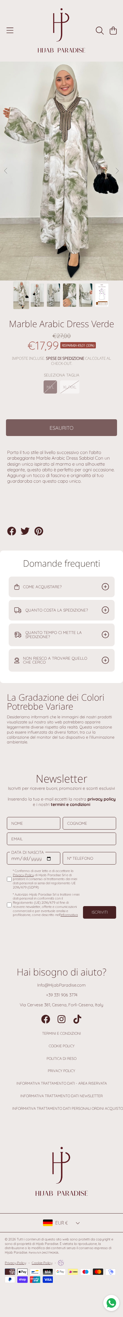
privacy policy (101, 799)
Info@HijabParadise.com (61, 985)
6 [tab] (84, 264)
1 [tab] (39, 264)
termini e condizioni (70, 804)
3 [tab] (57, 264)
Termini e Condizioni (61, 1033)
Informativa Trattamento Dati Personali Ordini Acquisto (67, 1108)
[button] (10, 31)
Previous (6, 171)
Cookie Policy (62, 1046)
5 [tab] (75, 264)
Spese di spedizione (65, 358)
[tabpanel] (61, 171)
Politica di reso (61, 1058)
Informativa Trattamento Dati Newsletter (61, 1096)
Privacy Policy (61, 1070)
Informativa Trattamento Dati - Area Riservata (61, 1083)
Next (116, 171)
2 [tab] (48, 264)
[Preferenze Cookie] (61, 1263)
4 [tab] (66, 264)
